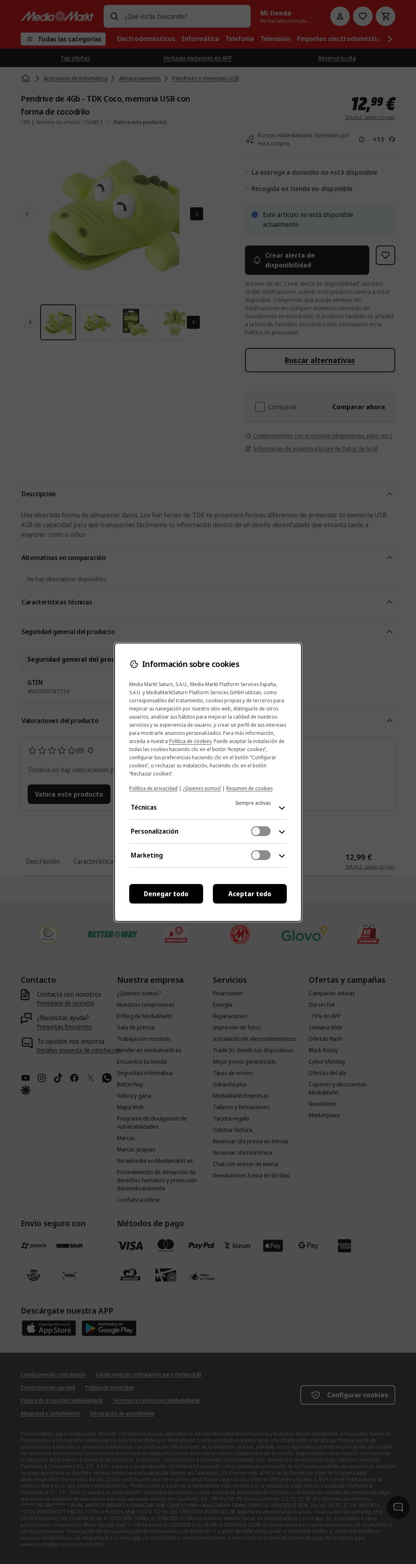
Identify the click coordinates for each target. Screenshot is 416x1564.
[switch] (261, 831)
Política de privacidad (153, 788)
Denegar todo (166, 893)
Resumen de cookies (249, 788)
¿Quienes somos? (202, 788)
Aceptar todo (249, 893)
